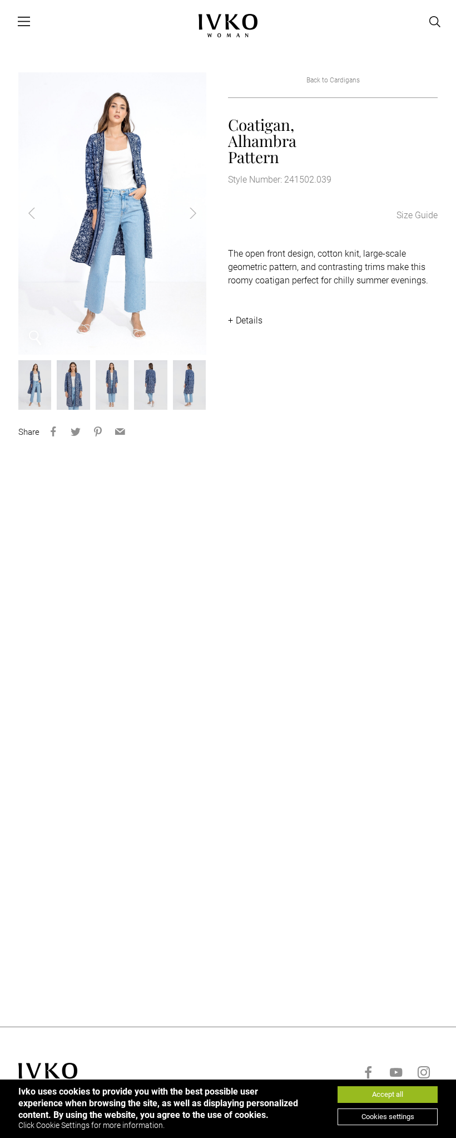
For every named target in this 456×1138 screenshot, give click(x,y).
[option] (112, 213)
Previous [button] (40, 213)
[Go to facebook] (368, 1072)
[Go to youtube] (396, 1072)
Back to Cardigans (333, 80)
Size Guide (417, 215)
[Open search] (435, 21)
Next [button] (184, 213)
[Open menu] (24, 21)
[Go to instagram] (424, 1072)
